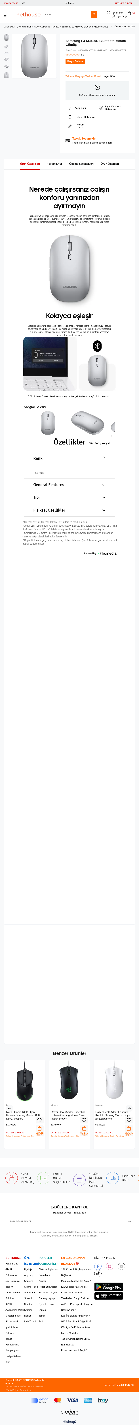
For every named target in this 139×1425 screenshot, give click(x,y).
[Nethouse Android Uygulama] (108, 1287)
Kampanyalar (12, 1350)
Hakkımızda (11, 1263)
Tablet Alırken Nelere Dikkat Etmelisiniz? (75, 1342)
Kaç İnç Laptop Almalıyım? (75, 1315)
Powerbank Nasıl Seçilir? (74, 1350)
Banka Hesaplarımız (12, 1342)
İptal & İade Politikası (11, 1330)
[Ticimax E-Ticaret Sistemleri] (69, 1422)
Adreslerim (29, 1292)
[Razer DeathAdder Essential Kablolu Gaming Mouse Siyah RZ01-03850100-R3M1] (69, 1080)
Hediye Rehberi (13, 1356)
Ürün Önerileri (110, 163)
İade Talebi (30, 1321)
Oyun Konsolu (46, 1304)
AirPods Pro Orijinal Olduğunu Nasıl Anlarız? (76, 1307)
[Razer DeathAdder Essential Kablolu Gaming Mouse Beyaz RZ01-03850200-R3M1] (114, 1080)
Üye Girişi (122, 16)
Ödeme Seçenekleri (81, 163)
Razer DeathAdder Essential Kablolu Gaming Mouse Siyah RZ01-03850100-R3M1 (68, 1113)
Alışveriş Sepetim (28, 1278)
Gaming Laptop (47, 1298)
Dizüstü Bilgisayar (48, 1269)
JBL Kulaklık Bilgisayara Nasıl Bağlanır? (77, 1272)
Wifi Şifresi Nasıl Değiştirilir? (76, 1321)
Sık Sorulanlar (12, 1281)
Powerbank (44, 1275)
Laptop (42, 1310)
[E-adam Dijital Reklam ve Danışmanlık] (69, 1412)
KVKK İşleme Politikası (12, 1295)
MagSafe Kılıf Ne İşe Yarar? (76, 1281)
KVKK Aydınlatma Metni (14, 1307)
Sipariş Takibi (31, 1286)
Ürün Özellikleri (30, 163)
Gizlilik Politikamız (11, 1272)
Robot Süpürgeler (48, 1286)
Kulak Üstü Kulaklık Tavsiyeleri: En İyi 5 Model (75, 1295)
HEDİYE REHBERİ (123, 3)
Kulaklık (43, 1281)
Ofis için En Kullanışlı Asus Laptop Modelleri (75, 1330)
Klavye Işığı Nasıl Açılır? (74, 1286)
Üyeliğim (28, 1269)
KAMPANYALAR (11, 3)
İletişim (9, 1286)
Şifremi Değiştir (28, 1313)
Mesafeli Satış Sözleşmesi (13, 1318)
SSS (23, 3)
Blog (7, 1362)
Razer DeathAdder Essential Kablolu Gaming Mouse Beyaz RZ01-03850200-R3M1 (113, 1113)
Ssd (41, 1321)
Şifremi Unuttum (28, 1301)
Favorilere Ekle (40, 1120)
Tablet (42, 1315)
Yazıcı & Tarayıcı (48, 1292)
